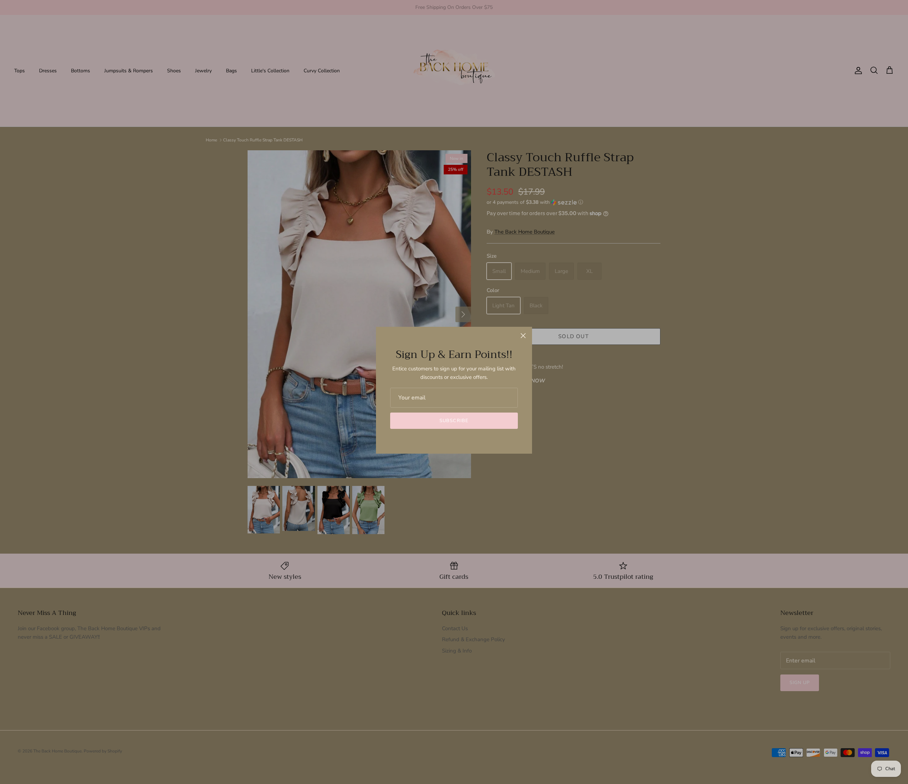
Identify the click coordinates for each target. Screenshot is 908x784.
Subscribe (453, 421)
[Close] (523, 335)
